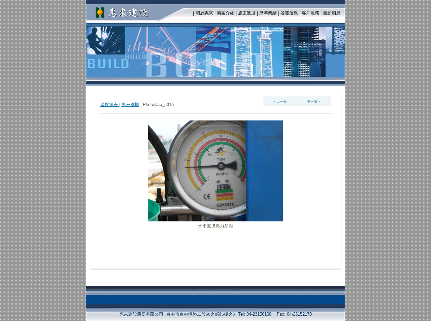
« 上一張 (280, 101)
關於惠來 (204, 12)
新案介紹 (225, 12)
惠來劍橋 (130, 104)
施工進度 (247, 12)
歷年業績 (268, 12)
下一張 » (313, 101)
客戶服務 (310, 12)
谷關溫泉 (289, 12)
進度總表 (109, 104)
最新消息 (331, 12)
